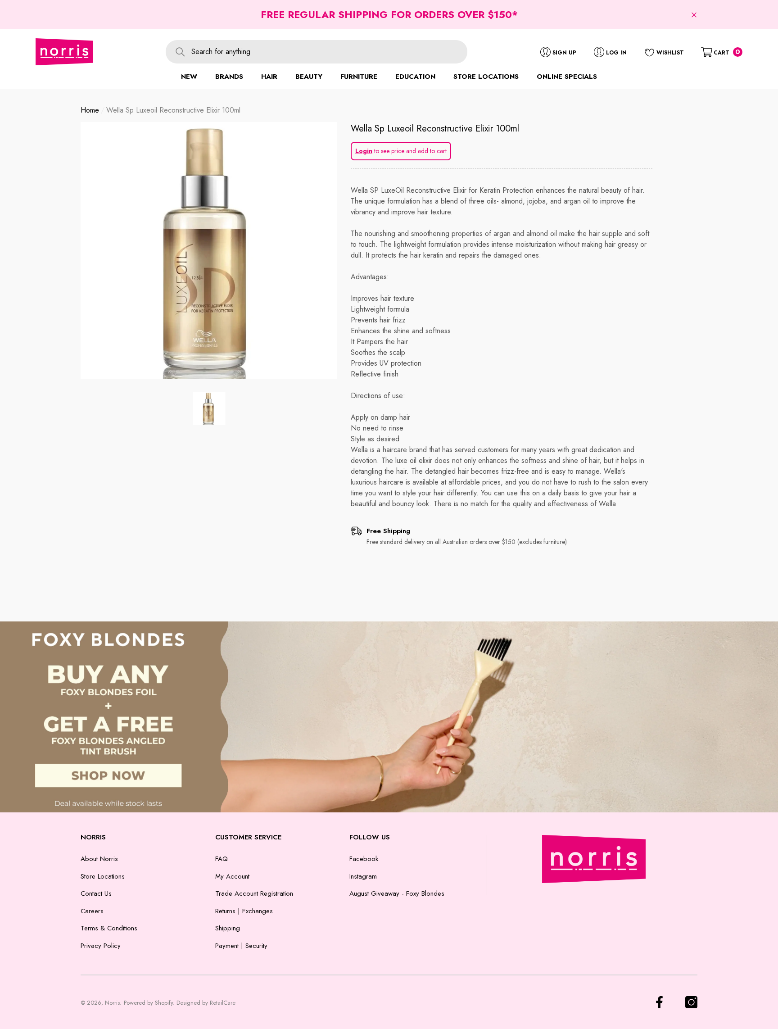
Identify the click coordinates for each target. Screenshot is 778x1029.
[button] (694, 14)
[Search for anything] (316, 51)
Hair (269, 77)
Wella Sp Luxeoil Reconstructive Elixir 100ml (435, 128)
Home (90, 110)
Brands (229, 77)
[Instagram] (691, 1002)
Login (363, 150)
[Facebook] (659, 1002)
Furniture (358, 77)
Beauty (308, 77)
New (189, 77)
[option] (209, 250)
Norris (112, 1002)
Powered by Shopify (148, 1002)
